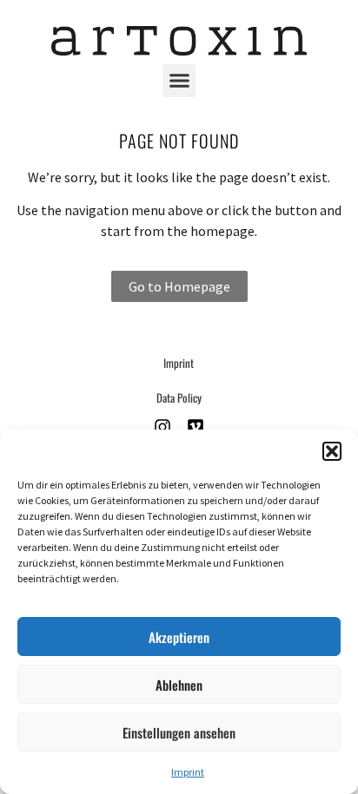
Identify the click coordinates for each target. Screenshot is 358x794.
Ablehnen (179, 684)
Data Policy (179, 397)
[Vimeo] (195, 427)
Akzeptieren (179, 636)
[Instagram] (162, 427)
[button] (332, 451)
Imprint (187, 771)
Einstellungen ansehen (179, 732)
